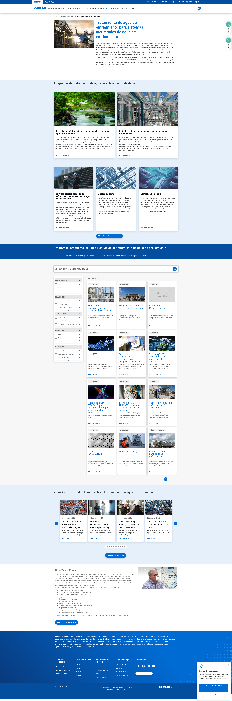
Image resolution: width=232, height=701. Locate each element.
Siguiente (175, 523)
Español (153, 2)
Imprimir (98, 674)
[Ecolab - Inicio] (40, 9)
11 (124, 546)
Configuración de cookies (213, 694)
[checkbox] (56, 284)
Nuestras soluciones (67, 16)
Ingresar (197, 2)
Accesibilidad (100, 667)
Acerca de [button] (125, 8)
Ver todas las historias (115, 555)
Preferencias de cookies (144, 673)
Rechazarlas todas (213, 690)
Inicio (55, 16)
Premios (78, 664)
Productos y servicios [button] (55, 8)
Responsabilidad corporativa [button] (74, 8)
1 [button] (165, 479)
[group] (68, 284)
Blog (77, 668)
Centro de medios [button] (113, 8)
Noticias (78, 675)
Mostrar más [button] (93, 326)
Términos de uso (120, 690)
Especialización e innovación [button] (95, 8)
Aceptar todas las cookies (213, 685)
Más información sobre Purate (109, 236)
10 (122, 546)
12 (126, 546)
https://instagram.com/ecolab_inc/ (148, 666)
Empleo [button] (134, 8)
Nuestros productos (62, 670)
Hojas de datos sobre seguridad (182, 2)
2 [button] (170, 479)
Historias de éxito (61, 674)
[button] (64, 8)
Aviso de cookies (101, 670)
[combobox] (112, 269)
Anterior (56, 523)
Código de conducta (122, 675)
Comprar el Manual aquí (65, 622)
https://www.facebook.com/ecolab (143, 666)
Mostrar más (66, 538)
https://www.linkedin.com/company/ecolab (138, 666)
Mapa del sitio (100, 677)
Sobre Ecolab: (120, 664)
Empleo (118, 668)
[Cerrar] (228, 665)
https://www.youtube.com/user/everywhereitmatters (153, 666)
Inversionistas (164, 2)
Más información (61, 155)
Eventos (78, 671)
